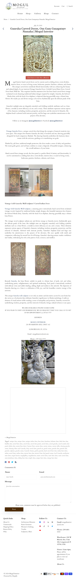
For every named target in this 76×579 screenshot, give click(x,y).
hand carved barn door (50, 451)
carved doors (45, 444)
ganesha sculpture (10, 451)
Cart (63, 6)
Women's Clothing (27, 527)
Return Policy (7, 529)
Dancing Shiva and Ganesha (17, 448)
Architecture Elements (28, 522)
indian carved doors (10, 453)
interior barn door (29, 453)
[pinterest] (40, 526)
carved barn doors (18, 444)
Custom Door (31, 446)
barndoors (47, 441)
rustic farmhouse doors (11, 458)
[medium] (52, 522)
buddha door (8, 444)
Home (20, 14)
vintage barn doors (52, 458)
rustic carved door (63, 456)
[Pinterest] (9, 462)
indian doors (19, 453)
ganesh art (40, 448)
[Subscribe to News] (15, 462)
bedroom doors (55, 441)
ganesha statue (19, 451)
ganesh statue (47, 448)
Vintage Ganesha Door (14, 131)
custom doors (39, 446)
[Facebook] (5, 462)
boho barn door (64, 441)
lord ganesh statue (48, 453)
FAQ (4, 532)
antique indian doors (31, 441)
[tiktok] (44, 526)
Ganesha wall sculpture (20, 296)
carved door (26, 444)
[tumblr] (48, 526)
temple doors (31, 458)
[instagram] (44, 522)
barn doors (41, 441)
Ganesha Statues (29, 451)
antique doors (21, 441)
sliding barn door (23, 458)
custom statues (47, 446)
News (5, 19)
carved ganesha (53, 444)
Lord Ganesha (58, 453)
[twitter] (52, 526)
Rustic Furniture (26, 525)
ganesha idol (63, 448)
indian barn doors (62, 451)
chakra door (12, 446)
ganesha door (55, 448)
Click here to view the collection (38, 78)
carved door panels (35, 444)
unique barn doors (41, 458)
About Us (6, 522)
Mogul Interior (14, 574)
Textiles (23, 529)
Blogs (46, 14)
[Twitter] (12, 462)
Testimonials (7, 525)
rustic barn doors (53, 456)
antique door (13, 441)
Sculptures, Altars (26, 532)
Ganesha (14, 281)
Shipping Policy (8, 527)
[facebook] (40, 522)
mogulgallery (24, 456)
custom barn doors (21, 446)
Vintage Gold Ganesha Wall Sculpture (18, 209)
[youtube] (40, 530)
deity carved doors (31, 448)
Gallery (37, 14)
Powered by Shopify (10, 576)
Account (56, 6)
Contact (55, 14)
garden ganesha (39, 451)
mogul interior (16, 456)
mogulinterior (32, 456)
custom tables (56, 446)
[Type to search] (66, 6)
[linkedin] (48, 522)
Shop (28, 14)
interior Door (38, 453)
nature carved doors (42, 456)
